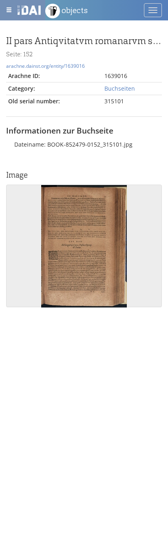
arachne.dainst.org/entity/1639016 (45, 65)
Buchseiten (119, 88)
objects (74, 10)
